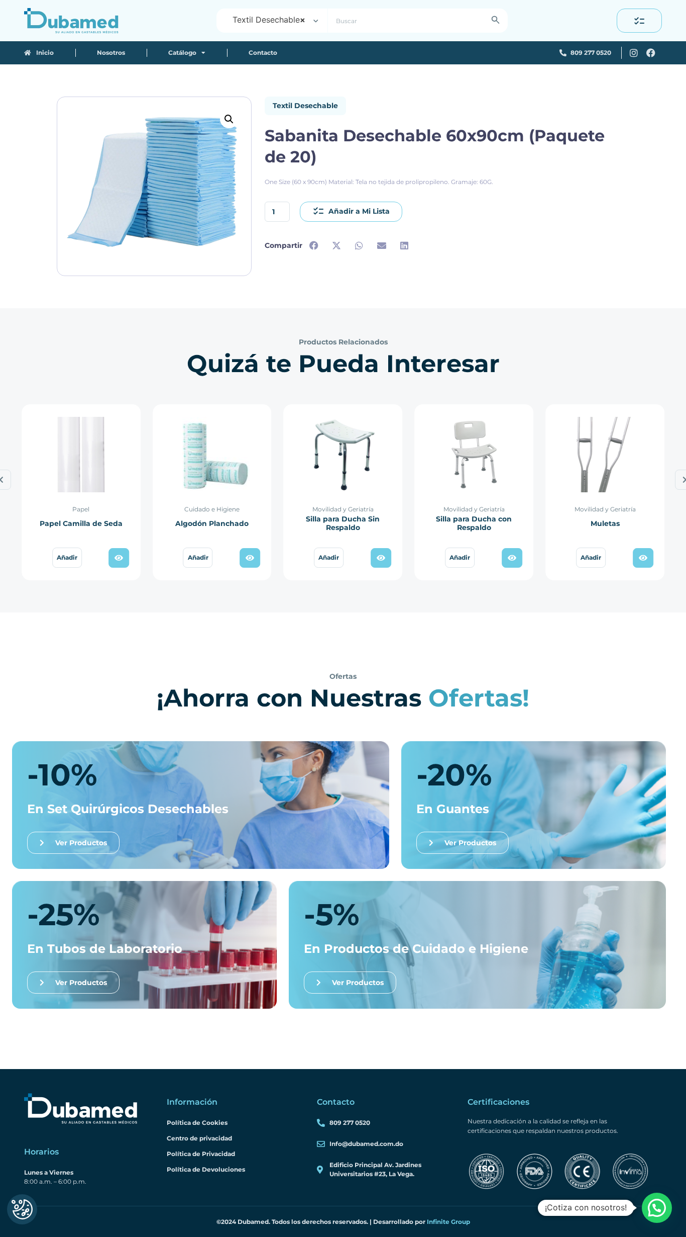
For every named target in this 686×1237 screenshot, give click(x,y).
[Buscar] (496, 21)
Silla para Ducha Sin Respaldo (343, 523)
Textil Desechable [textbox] (269, 20)
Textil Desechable (305, 105)
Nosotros (111, 52)
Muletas (605, 523)
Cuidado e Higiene (212, 509)
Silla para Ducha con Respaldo (474, 523)
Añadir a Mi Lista (359, 211)
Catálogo (182, 52)
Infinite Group (448, 1221)
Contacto (263, 52)
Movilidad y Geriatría (343, 509)
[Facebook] (651, 53)
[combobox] (271, 21)
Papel (80, 509)
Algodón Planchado (212, 523)
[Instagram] (634, 53)
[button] (229, 119)
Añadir (67, 557)
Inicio (43, 52)
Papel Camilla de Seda (81, 523)
